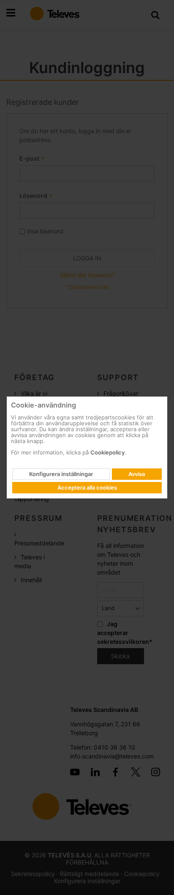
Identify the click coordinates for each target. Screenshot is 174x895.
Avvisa (136, 474)
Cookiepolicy (107, 452)
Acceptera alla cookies (87, 487)
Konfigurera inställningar (61, 474)
